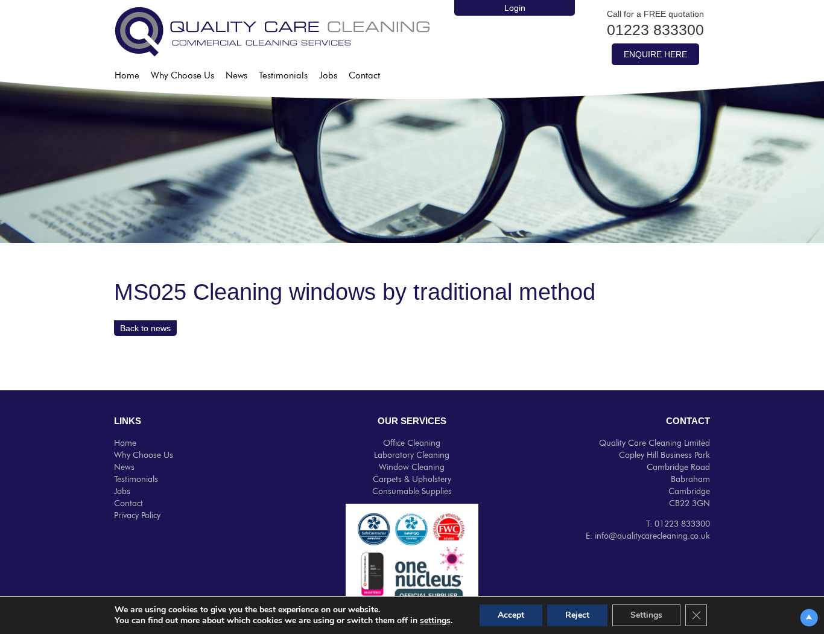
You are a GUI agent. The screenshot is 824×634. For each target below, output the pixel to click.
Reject (577, 615)
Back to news (145, 328)
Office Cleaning (411, 443)
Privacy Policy (137, 516)
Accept (511, 615)
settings (435, 620)
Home (127, 75)
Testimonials (283, 75)
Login (514, 8)
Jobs (328, 75)
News (236, 75)
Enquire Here (655, 54)
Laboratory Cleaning (411, 455)
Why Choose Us (182, 75)
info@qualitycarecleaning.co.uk (652, 536)
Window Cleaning (412, 467)
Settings (646, 615)
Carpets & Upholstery (412, 479)
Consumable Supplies (412, 491)
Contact (364, 75)
